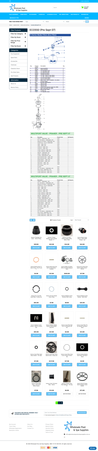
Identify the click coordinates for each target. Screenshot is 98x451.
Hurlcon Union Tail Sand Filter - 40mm (51, 384)
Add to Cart (36, 247)
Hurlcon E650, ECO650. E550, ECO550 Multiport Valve (67, 268)
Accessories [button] (33, 14)
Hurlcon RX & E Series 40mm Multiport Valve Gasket (82, 385)
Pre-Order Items (63, 14)
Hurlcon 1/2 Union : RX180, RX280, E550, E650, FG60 (67, 238)
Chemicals (13, 65)
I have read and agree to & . (58, 415)
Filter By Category (17, 34)
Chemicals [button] (42, 14)
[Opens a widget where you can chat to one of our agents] (93, 448)
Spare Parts (14, 57)
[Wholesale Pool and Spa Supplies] (18, 7)
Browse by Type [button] (14, 18)
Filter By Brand (16, 46)
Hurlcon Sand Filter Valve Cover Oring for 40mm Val (67, 355)
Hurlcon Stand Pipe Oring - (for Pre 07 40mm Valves (36, 385)
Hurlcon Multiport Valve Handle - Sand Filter (82, 296)
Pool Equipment (15, 54)
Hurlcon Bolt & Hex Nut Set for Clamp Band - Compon (51, 268)
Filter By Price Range (15, 41)
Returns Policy (15, 87)
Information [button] (84, 14)
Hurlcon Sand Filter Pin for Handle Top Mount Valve (82, 326)
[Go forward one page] (61, 402)
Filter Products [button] (16, 30)
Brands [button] (87, 18)
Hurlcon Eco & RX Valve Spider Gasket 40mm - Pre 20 (82, 268)
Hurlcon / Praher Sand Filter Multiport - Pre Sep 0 (67, 385)
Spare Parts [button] (23, 14)
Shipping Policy (50, 430)
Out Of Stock (67, 393)
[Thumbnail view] (31, 220)
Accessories (14, 61)
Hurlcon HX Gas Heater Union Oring (51, 296)
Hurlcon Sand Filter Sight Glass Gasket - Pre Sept (36, 355)
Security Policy (50, 428)
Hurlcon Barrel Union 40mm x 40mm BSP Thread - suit (82, 238)
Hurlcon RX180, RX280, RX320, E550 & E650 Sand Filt (51, 326)
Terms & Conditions (60, 415)
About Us (13, 83)
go (87, 21)
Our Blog (29, 426)
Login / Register (85, 1)
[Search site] (79, 7)
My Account (12, 424)
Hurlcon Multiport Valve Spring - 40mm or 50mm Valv (36, 326)
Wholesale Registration (15, 428)
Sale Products (75, 14)
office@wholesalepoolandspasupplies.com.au (78, 434)
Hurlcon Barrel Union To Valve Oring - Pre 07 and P (36, 268)
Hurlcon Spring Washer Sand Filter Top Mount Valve (82, 355)
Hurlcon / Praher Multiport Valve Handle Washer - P (51, 238)
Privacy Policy (69, 415)
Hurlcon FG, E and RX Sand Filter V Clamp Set (36, 296)
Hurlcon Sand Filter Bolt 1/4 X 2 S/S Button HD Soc (66, 326)
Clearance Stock (52, 14)
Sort (72, 220)
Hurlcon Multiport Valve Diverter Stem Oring (66, 296)
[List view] (33, 220)
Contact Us (30, 428)
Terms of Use (49, 432)
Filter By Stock (16, 37)
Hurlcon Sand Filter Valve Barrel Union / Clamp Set (51, 355)
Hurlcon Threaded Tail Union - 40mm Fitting (36, 238)
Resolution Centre (14, 430)
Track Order (12, 426)
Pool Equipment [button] (13, 14)
